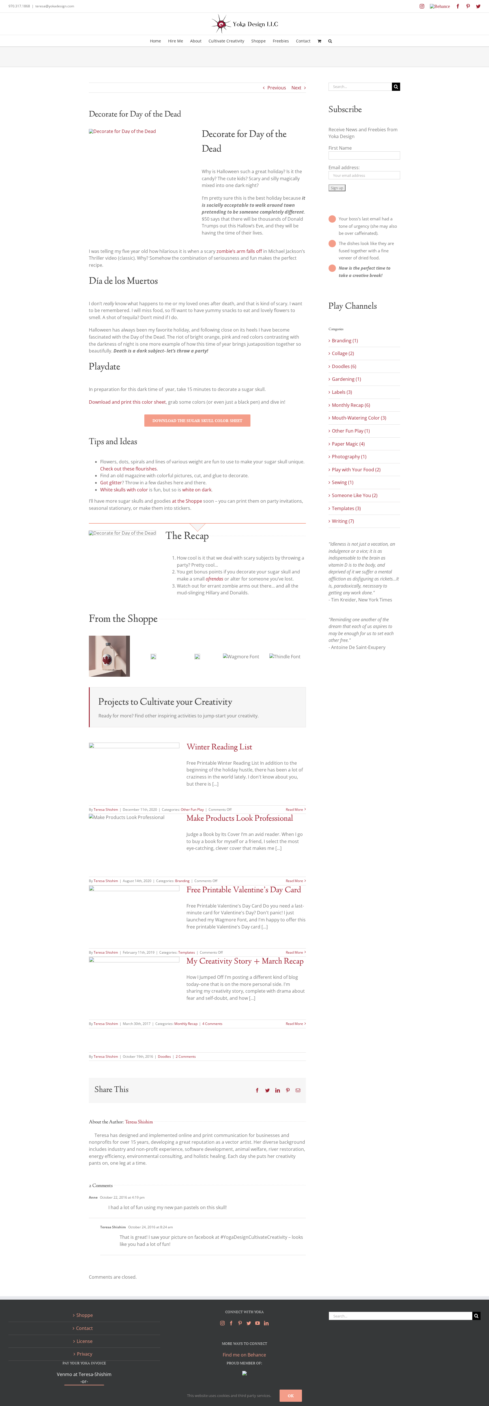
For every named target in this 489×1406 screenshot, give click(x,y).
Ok (291, 1395)
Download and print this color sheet (127, 402)
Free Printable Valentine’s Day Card (243, 890)
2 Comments (186, 1056)
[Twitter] (248, 1323)
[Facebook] (231, 1323)
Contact (84, 1328)
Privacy (84, 1354)
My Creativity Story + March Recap (245, 962)
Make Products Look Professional (239, 819)
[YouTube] (257, 1323)
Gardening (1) (346, 379)
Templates (186, 952)
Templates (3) (346, 508)
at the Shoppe (187, 501)
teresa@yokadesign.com (54, 6)
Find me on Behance (244, 1355)
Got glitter (111, 483)
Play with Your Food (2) (356, 469)
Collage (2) (343, 353)
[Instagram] (222, 1323)
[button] (330, 40)
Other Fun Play (192, 809)
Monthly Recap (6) (351, 405)
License (85, 1341)
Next (296, 88)
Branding (182, 880)
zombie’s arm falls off (239, 251)
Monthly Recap (186, 1023)
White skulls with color (124, 490)
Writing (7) (343, 521)
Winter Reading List (219, 747)
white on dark (196, 490)
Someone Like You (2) (355, 495)
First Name (340, 148)
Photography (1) (349, 456)
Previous (276, 88)
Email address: (344, 167)
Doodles (164, 1056)
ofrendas (214, 579)
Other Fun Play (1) (351, 431)
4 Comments (212, 1023)
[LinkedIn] (266, 1323)
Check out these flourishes (128, 469)
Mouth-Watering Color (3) (359, 418)
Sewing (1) (342, 482)
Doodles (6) (344, 366)
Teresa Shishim (106, 809)
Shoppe (84, 1315)
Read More (294, 809)
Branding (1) (345, 340)
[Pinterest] (240, 1323)
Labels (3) (342, 392)
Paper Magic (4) (348, 444)
